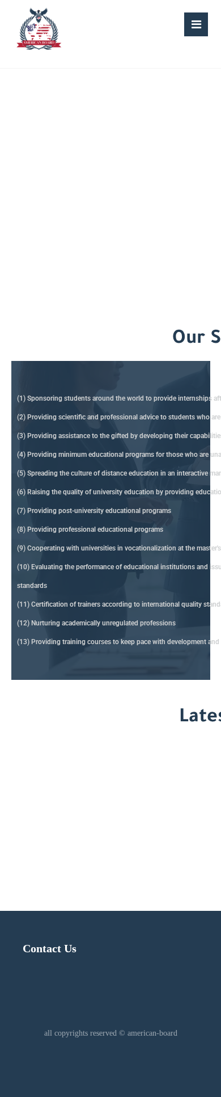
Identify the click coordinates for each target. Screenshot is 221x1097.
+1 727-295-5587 (88, 813)
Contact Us (49, 948)
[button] (196, 24)
